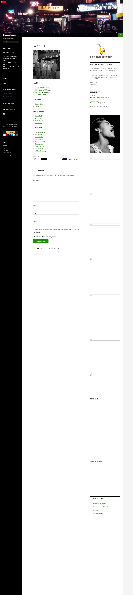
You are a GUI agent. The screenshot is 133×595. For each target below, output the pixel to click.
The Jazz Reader (9, 35)
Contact (66, 35)
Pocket (75, 159)
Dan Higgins (39, 144)
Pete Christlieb (40, 141)
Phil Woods (38, 134)
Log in (4, 148)
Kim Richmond (39, 148)
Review (5, 81)
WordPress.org (7, 155)
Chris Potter (39, 139)
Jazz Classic (6, 78)
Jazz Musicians (86, 35)
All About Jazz (39, 120)
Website (35, 221)
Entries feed (6, 150)
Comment (36, 180)
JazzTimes (38, 118)
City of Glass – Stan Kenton (10, 56)
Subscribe (114, 35)
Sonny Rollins (39, 137)
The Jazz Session (40, 95)
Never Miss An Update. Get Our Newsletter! (47, 249)
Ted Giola (38, 106)
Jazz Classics (75, 35)
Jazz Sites (105, 35)
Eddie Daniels (39, 146)
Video (4, 83)
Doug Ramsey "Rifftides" (100, 507)
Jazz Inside (38, 123)
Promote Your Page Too (8, 96)
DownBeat (38, 116)
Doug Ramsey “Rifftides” (43, 90)
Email (35, 213)
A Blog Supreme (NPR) (42, 87)
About (59, 35)
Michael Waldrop (40, 151)
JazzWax (38, 92)
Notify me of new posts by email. (45, 237)
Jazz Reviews (96, 35)
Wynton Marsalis (40, 132)
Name (35, 205)
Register (5, 145)
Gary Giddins (39, 104)
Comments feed (7, 152)
